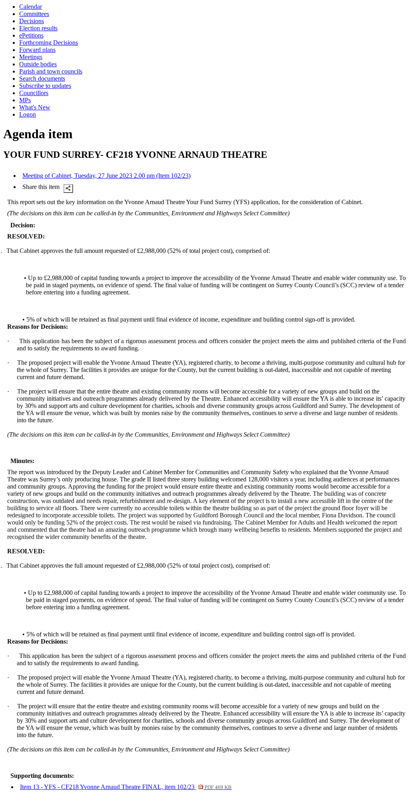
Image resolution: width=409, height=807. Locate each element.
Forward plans (37, 49)
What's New (34, 107)
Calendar (30, 6)
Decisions (31, 21)
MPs (25, 100)
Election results (38, 28)
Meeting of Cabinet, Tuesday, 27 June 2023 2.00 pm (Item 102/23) (106, 175)
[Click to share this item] (68, 188)
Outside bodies (38, 64)
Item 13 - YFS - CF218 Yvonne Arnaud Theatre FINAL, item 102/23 (126, 786)
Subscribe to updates (45, 85)
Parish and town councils (50, 71)
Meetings (30, 57)
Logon (27, 114)
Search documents (42, 78)
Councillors (33, 92)
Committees (34, 13)
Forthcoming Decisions (48, 42)
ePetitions (31, 35)
